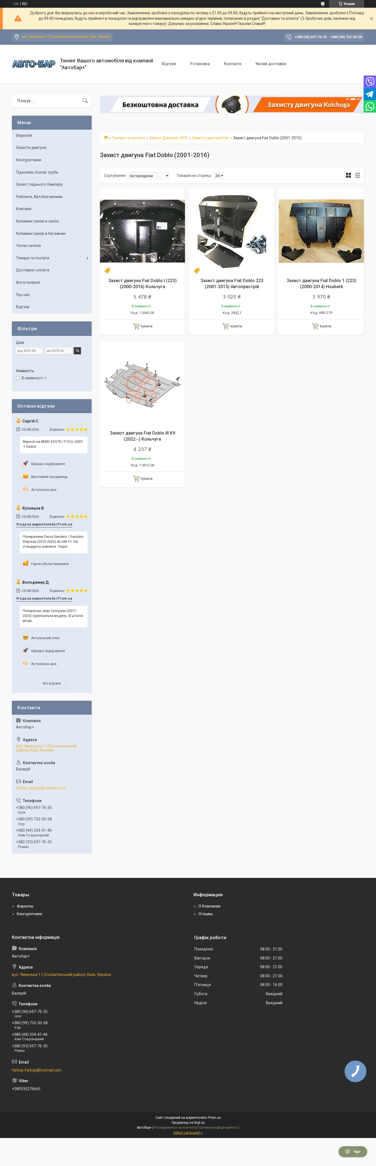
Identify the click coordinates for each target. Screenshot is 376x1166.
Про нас (23, 295)
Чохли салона (28, 245)
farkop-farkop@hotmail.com (41, 788)
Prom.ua (214, 1118)
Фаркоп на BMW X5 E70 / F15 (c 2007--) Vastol (53, 444)
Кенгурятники (28, 160)
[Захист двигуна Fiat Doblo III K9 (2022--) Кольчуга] (142, 383)
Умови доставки (270, 64)
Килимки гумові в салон (37, 221)
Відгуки (169, 64)
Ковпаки (23, 209)
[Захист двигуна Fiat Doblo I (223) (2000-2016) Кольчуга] (142, 231)
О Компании (209, 906)
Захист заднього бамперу (39, 184)
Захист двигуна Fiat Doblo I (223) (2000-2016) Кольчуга (142, 283)
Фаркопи (24, 135)
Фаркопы (25, 906)
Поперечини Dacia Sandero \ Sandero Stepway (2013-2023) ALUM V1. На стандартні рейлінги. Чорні (53, 542)
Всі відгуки (52, 683)
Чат (357, 1152)
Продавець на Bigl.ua (188, 1123)
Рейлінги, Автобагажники (39, 196)
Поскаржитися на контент (174, 1127)
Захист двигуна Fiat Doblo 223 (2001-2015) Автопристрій (231, 283)
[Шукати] (85, 100)
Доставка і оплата (32, 270)
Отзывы (205, 914)
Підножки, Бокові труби (37, 172)
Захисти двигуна (31, 147)
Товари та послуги (128, 138)
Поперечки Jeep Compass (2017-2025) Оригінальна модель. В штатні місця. (53, 616)
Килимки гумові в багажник (41, 233)
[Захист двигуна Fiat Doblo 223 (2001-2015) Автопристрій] (231, 231)
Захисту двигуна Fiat (210, 138)
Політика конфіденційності (218, 1127)
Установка (200, 64)
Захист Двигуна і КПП (168, 138)
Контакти (232, 64)
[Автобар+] (34, 64)
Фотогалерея (28, 282)
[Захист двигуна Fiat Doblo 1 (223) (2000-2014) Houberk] (321, 231)
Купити (146, 326)
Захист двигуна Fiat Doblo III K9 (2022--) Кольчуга (142, 436)
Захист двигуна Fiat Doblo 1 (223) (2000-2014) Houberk (321, 283)
